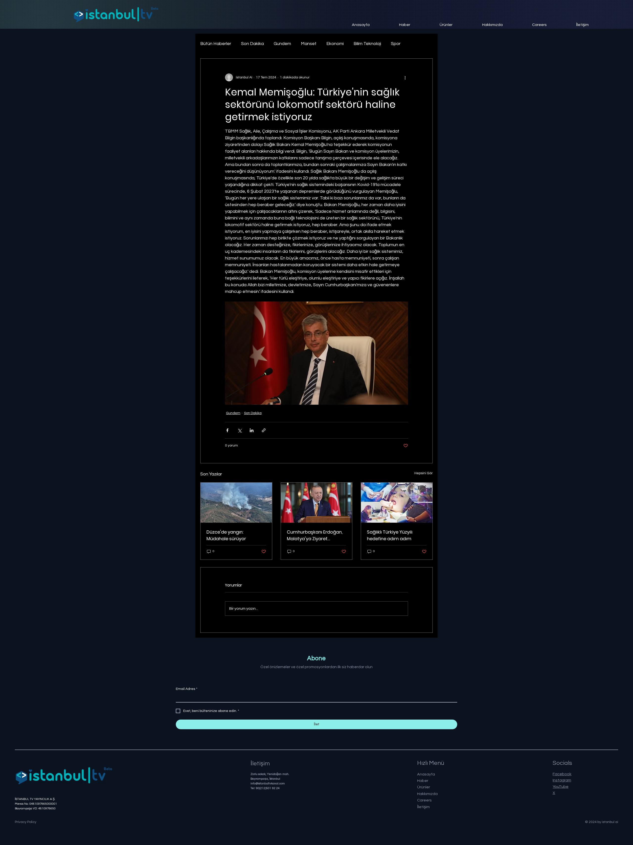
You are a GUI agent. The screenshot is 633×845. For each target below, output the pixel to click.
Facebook (562, 774)
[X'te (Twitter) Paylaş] (239, 430)
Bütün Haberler (215, 43)
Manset (308, 43)
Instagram (562, 780)
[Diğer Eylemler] (405, 77)
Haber (422, 781)
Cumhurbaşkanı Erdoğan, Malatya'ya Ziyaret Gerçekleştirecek (314, 535)
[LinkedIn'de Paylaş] (251, 430)
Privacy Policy (25, 822)
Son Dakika (252, 43)
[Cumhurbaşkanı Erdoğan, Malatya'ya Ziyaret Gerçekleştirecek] (316, 503)
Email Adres (186, 689)
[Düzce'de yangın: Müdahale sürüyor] (236, 503)
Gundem (282, 43)
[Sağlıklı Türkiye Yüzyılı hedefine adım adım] (396, 503)
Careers (424, 800)
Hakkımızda (427, 794)
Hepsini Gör (423, 473)
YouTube (560, 787)
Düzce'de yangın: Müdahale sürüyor (226, 535)
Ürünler (423, 787)
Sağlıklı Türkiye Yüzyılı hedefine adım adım (389, 535)
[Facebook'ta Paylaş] (227, 430)
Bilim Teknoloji (367, 43)
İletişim (423, 807)
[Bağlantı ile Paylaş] (263, 430)
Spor (396, 43)
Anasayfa (426, 774)
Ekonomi (335, 43)
